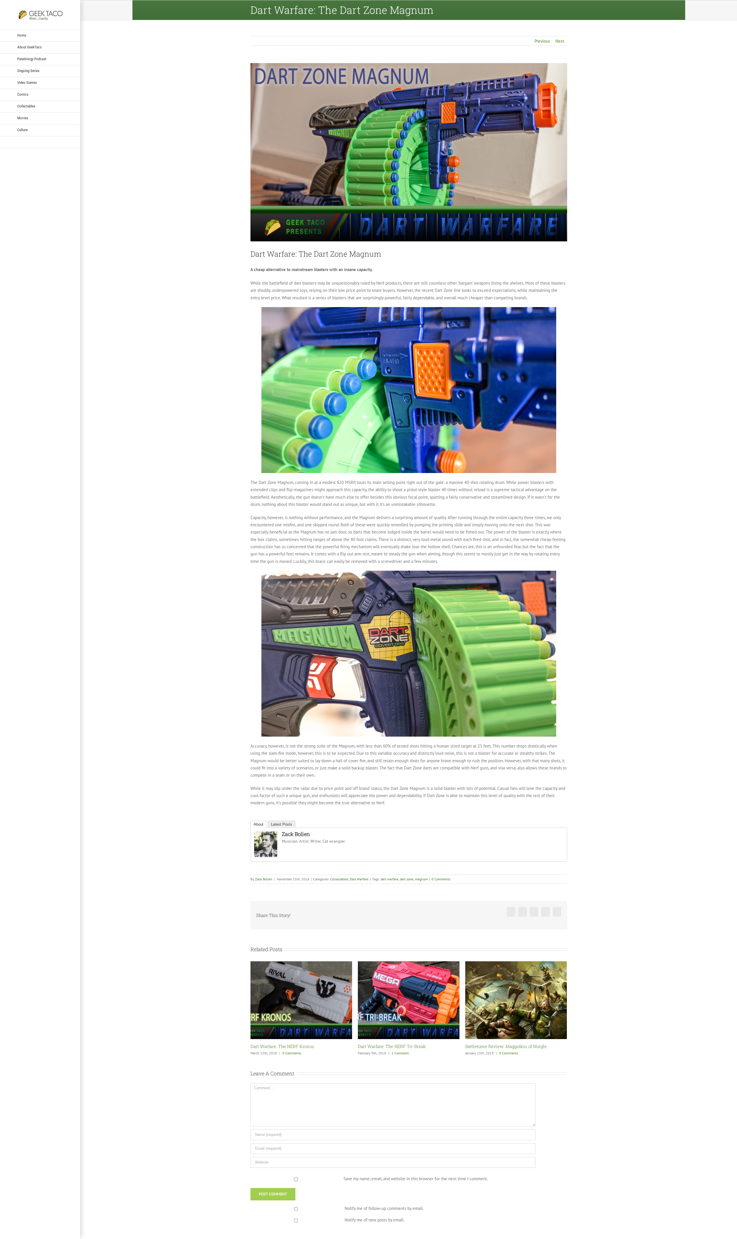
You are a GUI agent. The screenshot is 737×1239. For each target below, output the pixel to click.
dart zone (406, 879)
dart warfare (389, 879)
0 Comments (441, 879)
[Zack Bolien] (265, 835)
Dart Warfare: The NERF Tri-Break (284, 1046)
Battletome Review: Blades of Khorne (502, 1046)
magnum (421, 879)
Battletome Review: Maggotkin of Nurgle (398, 1046)
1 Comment (292, 1053)
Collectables (339, 879)
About (258, 824)
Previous (542, 41)
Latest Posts (281, 824)
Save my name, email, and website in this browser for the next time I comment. (415, 1178)
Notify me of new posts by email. (374, 1220)
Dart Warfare (359, 879)
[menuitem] (40, 36)
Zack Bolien (296, 834)
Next (559, 41)
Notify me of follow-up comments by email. (384, 1208)
